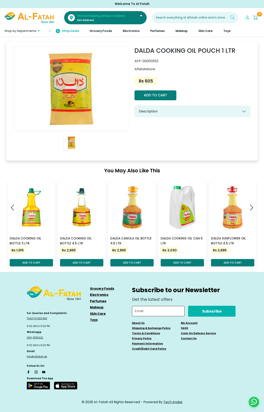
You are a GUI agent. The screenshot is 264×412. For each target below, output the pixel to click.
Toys (94, 320)
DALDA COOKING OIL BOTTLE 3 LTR (25, 240)
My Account (189, 323)
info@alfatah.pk (37, 356)
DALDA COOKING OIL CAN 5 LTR (182, 240)
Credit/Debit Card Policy (149, 348)
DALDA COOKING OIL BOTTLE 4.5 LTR (76, 240)
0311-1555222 (35, 337)
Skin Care (98, 314)
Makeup (97, 307)
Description (148, 111)
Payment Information (147, 343)
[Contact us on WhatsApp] (254, 402)
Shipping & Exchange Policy (151, 328)
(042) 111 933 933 (37, 318)
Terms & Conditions (146, 333)
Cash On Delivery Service (198, 333)
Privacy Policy (142, 338)
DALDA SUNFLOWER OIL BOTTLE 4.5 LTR (228, 240)
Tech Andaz (173, 402)
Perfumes (98, 301)
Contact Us (189, 338)
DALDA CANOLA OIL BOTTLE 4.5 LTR (131, 240)
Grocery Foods (102, 288)
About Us (138, 323)
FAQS (184, 328)
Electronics (99, 295)
